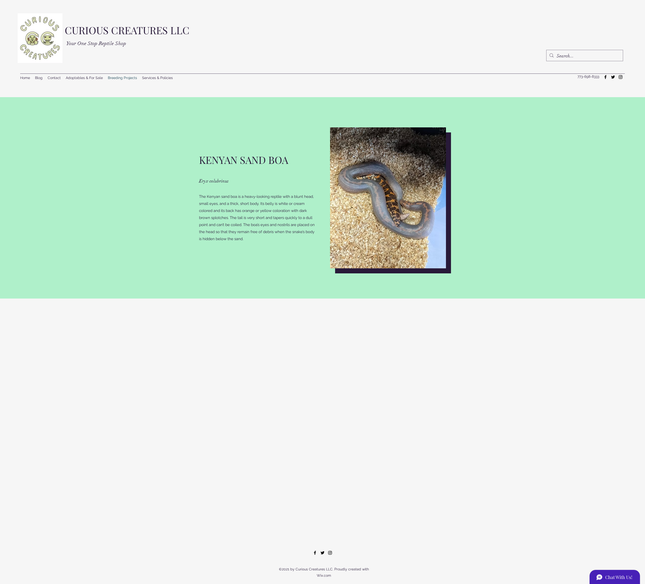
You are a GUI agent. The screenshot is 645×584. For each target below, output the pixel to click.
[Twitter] (613, 77)
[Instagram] (620, 77)
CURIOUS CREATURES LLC (127, 30)
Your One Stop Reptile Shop (96, 43)
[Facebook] (605, 77)
